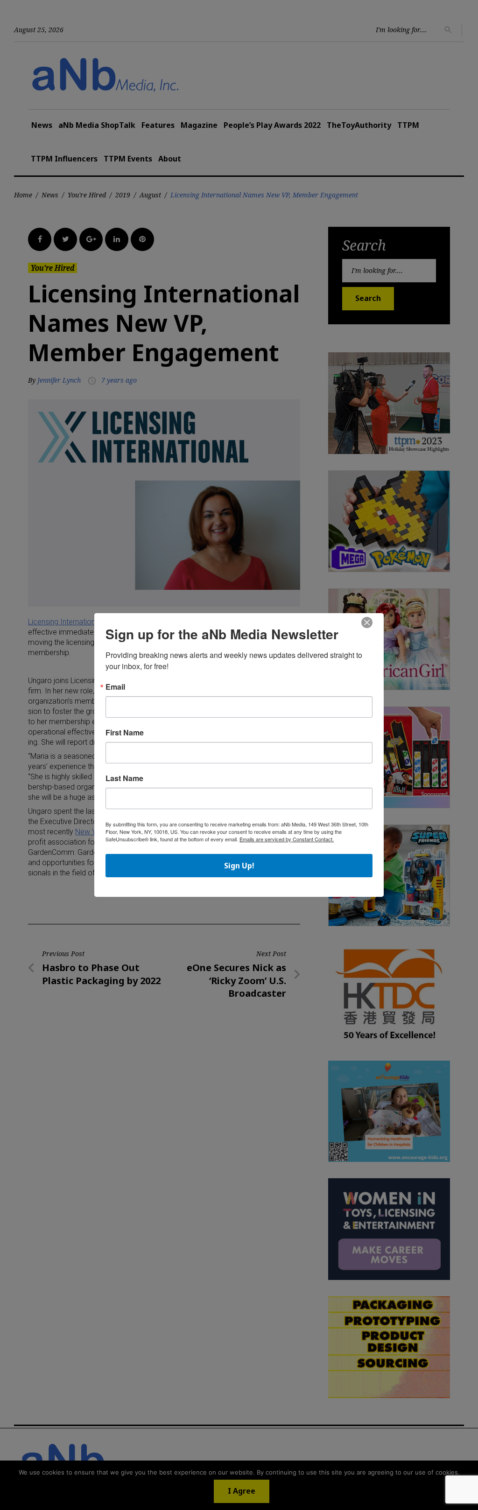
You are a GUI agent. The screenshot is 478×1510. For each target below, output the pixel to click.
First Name (124, 732)
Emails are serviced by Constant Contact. (286, 839)
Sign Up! (239, 865)
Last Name (124, 778)
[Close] (367, 623)
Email (115, 687)
